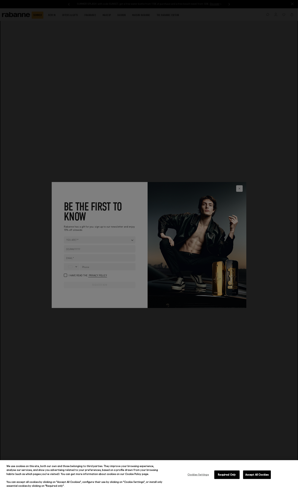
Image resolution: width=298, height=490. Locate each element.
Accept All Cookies (257, 474)
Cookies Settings (198, 474)
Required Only (227, 474)
